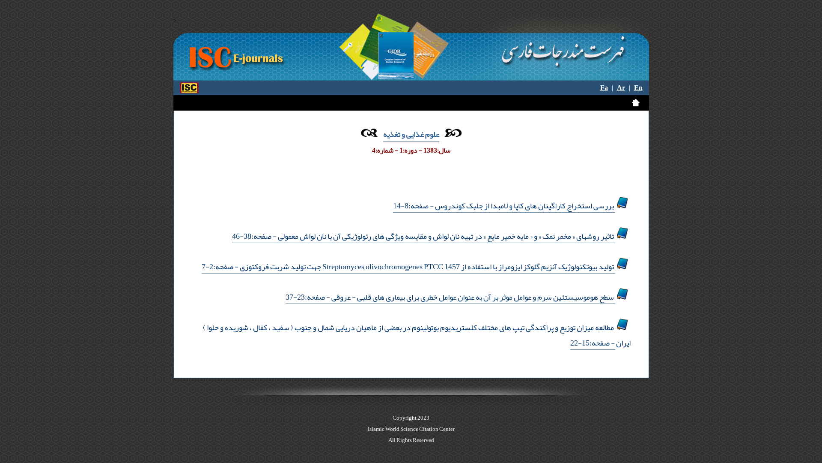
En (638, 88)
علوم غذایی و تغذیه (411, 134)
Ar (621, 88)
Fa (604, 88)
